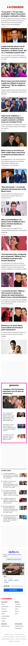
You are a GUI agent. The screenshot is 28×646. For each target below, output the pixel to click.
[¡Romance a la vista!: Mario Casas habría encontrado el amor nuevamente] (14, 347)
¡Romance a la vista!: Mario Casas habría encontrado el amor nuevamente (12, 328)
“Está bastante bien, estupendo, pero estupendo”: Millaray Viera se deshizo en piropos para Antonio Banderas (14, 257)
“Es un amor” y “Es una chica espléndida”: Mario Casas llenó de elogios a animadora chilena (13, 14)
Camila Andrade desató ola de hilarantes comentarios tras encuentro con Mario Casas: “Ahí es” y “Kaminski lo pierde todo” (14, 49)
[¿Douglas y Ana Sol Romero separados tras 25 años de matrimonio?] (14, 402)
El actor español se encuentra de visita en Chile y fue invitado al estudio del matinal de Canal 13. (13, 126)
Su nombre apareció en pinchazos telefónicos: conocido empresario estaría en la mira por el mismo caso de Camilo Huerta (10, 509)
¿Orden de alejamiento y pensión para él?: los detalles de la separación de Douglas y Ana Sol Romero (11, 476)
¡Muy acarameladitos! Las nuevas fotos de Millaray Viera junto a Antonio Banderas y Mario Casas (13, 223)
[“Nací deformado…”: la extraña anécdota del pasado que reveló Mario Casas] (14, 208)
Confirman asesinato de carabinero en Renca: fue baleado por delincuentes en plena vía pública (10, 501)
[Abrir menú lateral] (2, 7)
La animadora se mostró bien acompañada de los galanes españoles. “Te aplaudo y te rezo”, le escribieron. (14, 302)
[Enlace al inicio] (14, 385)
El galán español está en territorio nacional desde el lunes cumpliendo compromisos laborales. (14, 92)
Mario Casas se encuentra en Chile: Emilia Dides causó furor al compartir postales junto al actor (13, 153)
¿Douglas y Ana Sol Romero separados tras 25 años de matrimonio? (13, 391)
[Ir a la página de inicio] (15, 7)
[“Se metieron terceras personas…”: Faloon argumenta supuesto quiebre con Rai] (21, 436)
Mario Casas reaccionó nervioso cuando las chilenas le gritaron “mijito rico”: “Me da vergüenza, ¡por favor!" (13, 84)
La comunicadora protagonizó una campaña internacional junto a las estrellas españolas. (14, 230)
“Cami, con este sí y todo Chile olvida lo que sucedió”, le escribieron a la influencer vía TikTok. (14, 57)
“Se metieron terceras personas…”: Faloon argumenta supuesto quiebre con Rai (8, 437)
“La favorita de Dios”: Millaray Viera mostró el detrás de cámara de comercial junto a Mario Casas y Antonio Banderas (14, 294)
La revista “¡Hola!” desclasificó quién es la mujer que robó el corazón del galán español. (13, 334)
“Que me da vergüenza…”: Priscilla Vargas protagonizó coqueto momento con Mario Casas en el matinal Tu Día (12, 119)
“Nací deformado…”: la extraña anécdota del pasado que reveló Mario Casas (13, 189)
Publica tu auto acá (14, 559)
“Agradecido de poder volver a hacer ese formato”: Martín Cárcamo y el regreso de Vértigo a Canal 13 (9, 427)
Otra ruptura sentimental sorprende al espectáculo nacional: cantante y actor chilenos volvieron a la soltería (11, 493)
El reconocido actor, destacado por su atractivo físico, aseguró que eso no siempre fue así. (12, 196)
